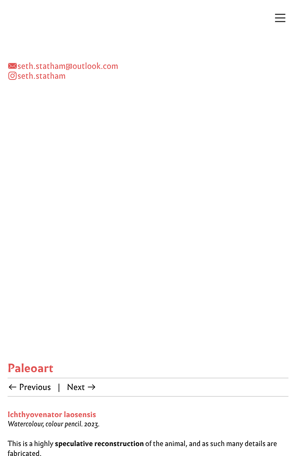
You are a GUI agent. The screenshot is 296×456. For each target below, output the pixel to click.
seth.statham (41, 75)
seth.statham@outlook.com (67, 66)
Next (77, 387)
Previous (34, 387)
